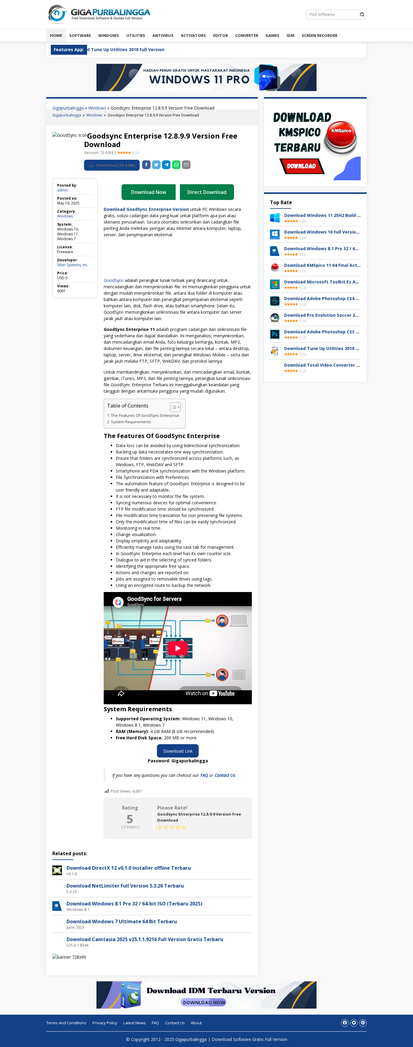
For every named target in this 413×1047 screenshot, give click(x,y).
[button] (109, 259)
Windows (108, 35)
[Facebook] (345, 1023)
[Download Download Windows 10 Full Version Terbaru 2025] (275, 234)
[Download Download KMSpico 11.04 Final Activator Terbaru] (275, 267)
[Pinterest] (363, 1023)
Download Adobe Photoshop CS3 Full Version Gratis (339, 332)
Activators (193, 35)
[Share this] (146, 164)
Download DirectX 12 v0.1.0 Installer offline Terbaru (129, 868)
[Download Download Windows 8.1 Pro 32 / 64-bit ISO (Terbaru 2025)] (275, 251)
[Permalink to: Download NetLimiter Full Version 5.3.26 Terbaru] (57, 887)
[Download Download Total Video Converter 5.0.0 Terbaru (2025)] (275, 367)
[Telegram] (166, 164)
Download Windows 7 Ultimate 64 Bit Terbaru (122, 921)
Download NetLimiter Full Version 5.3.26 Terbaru (125, 885)
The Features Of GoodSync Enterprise (145, 415)
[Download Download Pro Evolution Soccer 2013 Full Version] (275, 317)
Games (272, 35)
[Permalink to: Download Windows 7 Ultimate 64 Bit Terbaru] (57, 923)
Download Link (178, 751)
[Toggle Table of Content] (172, 407)
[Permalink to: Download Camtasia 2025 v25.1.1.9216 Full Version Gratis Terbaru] (57, 941)
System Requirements (131, 421)
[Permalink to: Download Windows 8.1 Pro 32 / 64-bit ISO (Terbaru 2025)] (57, 905)
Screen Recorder (319, 35)
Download (115, 165)
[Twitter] (354, 1023)
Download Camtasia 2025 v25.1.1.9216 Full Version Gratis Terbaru (145, 939)
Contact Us (225, 775)
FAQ (204, 775)
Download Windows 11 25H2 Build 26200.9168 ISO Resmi (343, 215)
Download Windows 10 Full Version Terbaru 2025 (336, 232)
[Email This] (186, 164)
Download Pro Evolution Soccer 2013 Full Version (336, 315)
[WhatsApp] (176, 164)
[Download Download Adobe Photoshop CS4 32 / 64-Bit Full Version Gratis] (275, 300)
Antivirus (163, 35)
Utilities (135, 35)
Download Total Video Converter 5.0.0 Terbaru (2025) (341, 365)
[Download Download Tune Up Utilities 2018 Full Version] (275, 350)
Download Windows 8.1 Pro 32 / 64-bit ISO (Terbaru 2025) (134, 903)
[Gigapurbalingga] (99, 14)
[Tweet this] (156, 164)
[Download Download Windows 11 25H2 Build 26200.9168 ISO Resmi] (275, 217)
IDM (290, 35)
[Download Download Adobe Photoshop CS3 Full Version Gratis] (275, 334)
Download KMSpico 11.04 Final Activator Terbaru (336, 265)
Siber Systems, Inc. (72, 264)
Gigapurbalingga (68, 108)
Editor (220, 35)
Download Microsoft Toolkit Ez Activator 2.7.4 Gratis (341, 282)
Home (56, 35)
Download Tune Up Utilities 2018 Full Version (332, 348)
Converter (246, 35)
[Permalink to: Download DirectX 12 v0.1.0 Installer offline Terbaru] (57, 869)
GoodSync (114, 280)
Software (80, 35)
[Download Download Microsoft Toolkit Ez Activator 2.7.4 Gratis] (275, 284)
